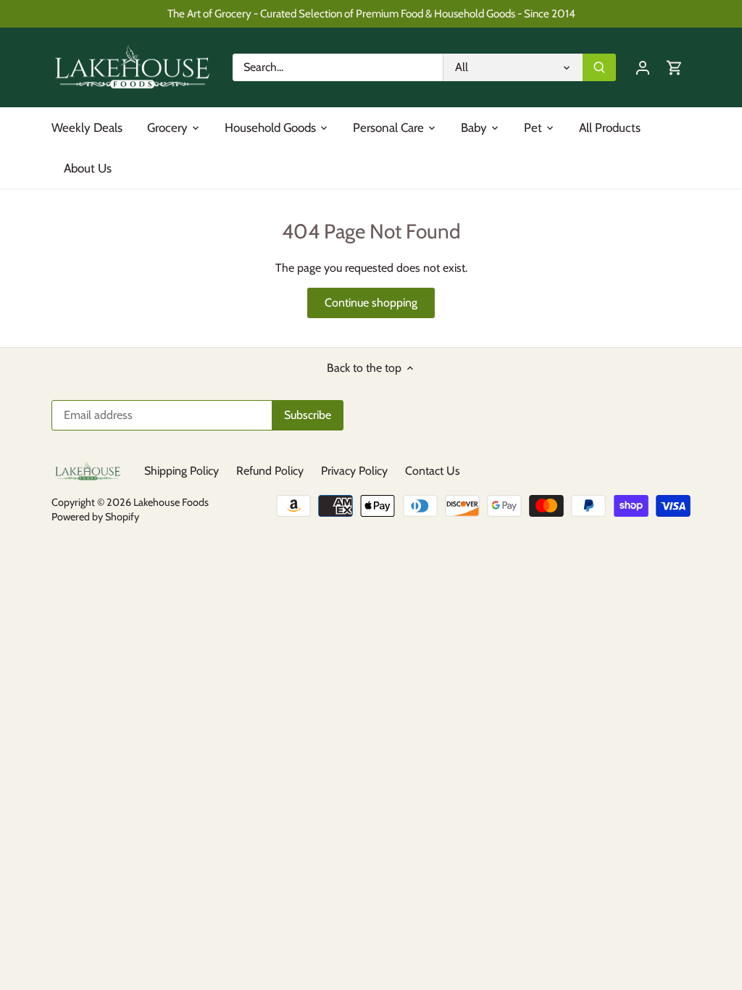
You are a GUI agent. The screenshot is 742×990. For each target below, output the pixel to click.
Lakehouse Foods (171, 502)
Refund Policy (270, 471)
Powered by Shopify (95, 516)
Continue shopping (371, 302)
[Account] (643, 67)
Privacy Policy (354, 471)
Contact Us (432, 471)
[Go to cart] (674, 67)
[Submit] (599, 67)
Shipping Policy (181, 471)
